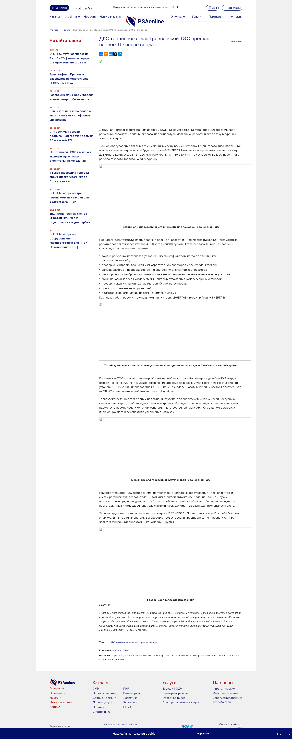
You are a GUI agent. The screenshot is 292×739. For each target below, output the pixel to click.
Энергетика (61, 8)
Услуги (196, 16)
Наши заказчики (110, 16)
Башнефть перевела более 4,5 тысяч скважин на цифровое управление (71, 115)
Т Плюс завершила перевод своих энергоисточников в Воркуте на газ (69, 177)
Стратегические (224, 688)
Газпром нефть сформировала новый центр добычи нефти (71, 97)
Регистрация (234, 8)
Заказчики (130, 702)
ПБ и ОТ (128, 707)
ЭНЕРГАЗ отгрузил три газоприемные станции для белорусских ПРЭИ (69, 197)
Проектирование (104, 693)
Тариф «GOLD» (172, 688)
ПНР (126, 688)
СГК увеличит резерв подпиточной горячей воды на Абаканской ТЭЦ (71, 136)
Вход (214, 8)
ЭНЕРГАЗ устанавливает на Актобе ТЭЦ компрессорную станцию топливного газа (70, 58)
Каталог (55, 16)
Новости (90, 16)
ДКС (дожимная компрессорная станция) (134, 642)
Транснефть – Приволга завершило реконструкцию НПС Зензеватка (69, 79)
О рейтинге (72, 16)
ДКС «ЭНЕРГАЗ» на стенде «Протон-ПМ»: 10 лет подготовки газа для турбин (70, 218)
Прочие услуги (102, 702)
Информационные (225, 693)
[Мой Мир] (111, 54)
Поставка (99, 707)
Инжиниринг (131, 693)
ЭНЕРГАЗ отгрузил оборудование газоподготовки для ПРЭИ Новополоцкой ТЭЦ (69, 240)
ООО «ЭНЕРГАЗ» (121, 650)
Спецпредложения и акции (181, 702)
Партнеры (215, 16)
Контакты (235, 16)
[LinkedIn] (120, 54)
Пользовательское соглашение (120, 724)
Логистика (130, 698)
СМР (96, 688)
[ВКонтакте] (101, 54)
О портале (178, 16)
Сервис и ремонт (104, 698)
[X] (115, 54)
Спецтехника (102, 712)
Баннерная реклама (176, 693)
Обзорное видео (174, 698)
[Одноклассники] (106, 54)
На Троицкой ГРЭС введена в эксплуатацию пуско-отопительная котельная (70, 156)
